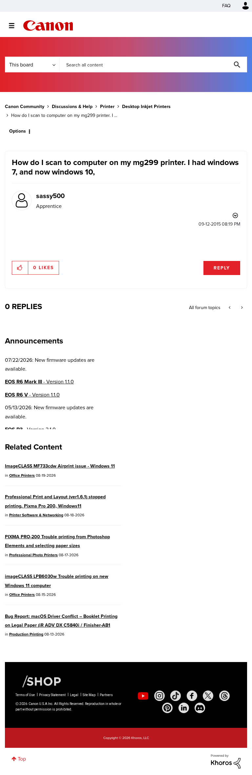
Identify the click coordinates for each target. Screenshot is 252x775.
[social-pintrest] (167, 708)
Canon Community (48, 25)
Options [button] (17, 131)
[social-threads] (224, 696)
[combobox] (153, 64)
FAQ (226, 5)
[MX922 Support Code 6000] (230, 308)
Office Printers (22, 475)
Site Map (89, 695)
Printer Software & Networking (36, 515)
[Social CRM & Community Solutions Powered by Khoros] (226, 761)
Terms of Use (25, 695)
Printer (107, 106)
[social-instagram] (159, 696)
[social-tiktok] (175, 696)
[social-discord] (200, 708)
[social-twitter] (208, 696)
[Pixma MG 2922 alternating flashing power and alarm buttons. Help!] (241, 308)
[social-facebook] (192, 696)
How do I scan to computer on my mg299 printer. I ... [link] (64, 115)
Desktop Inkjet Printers (146, 106)
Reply (222, 268)
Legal (74, 695)
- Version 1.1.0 (39, 381)
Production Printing (26, 634)
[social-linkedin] (183, 708)
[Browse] (15, 25)
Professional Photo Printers (33, 555)
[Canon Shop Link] (38, 681)
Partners (106, 695)
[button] (20, 267)
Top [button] (22, 759)
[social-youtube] (143, 696)
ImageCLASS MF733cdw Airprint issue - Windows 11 (60, 466)
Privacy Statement (52, 695)
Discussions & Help (72, 106)
